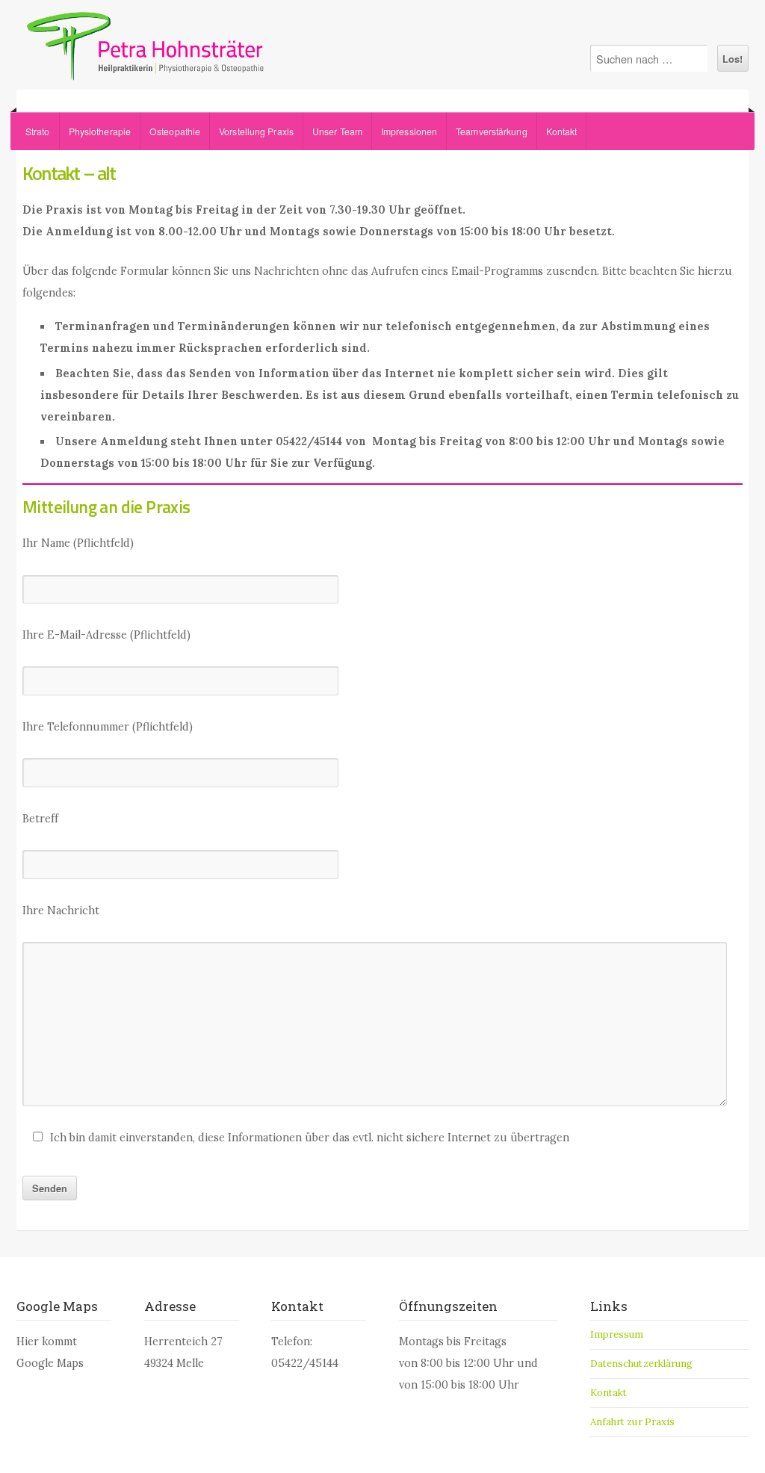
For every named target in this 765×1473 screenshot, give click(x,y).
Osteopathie (174, 131)
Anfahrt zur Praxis (632, 1421)
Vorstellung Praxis (256, 131)
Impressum (617, 1334)
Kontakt (561, 131)
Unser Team (337, 131)
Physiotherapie (100, 131)
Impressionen (409, 131)
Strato (37, 131)
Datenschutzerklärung (641, 1363)
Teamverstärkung (491, 131)
